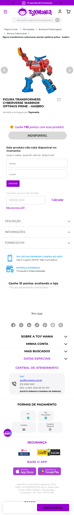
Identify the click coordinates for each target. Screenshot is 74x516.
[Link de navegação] (35, 11)
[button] (37, 221)
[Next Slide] (61, 3)
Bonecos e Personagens (50, 29)
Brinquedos (28, 29)
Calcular (58, 200)
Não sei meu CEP (15, 207)
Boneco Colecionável (17, 33)
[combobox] (37, 20)
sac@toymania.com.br (31, 380)
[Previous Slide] (13, 3)
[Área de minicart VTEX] (69, 11)
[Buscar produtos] (57, 20)
